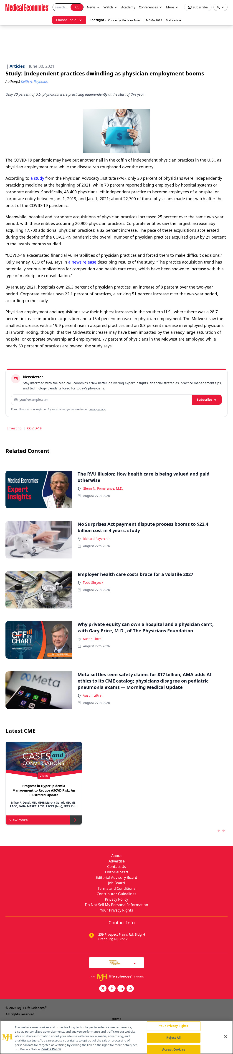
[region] (116, 1037)
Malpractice (173, 20)
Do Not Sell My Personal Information (116, 904)
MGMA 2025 (154, 20)
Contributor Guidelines (116, 893)
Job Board (116, 882)
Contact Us (116, 866)
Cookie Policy (51, 1049)
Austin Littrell (93, 639)
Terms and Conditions (116, 888)
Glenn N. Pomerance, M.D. (103, 488)
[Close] (226, 1037)
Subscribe (204, 399)
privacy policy (97, 409)
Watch (108, 7)
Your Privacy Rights (116, 910)
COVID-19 (34, 428)
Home (116, 1019)
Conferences (148, 7)
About (116, 855)
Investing (14, 428)
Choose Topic (66, 20)
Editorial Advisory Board (116, 877)
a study (37, 178)
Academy (128, 7)
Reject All (173, 1038)
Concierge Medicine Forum (125, 20)
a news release (82, 262)
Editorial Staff (116, 872)
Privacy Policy (116, 899)
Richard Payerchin (97, 538)
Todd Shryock (93, 582)
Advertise (117, 861)
